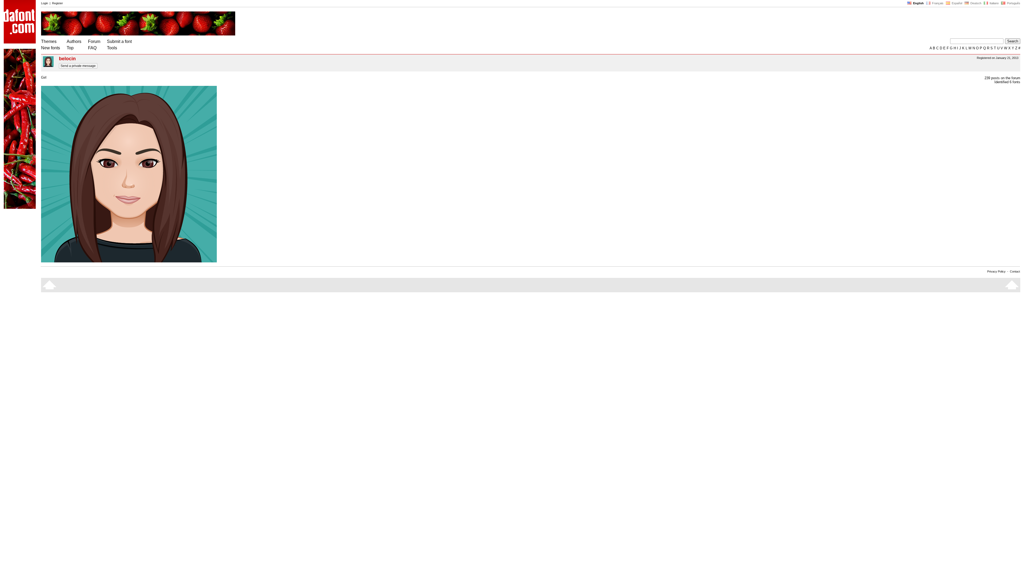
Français (937, 3)
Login (44, 3)
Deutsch (975, 3)
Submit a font (119, 41)
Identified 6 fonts (1007, 82)
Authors (74, 41)
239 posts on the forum (1002, 78)
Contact (1015, 271)
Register (57, 3)
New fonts (50, 48)
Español (956, 3)
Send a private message (78, 66)
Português (1012, 3)
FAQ (92, 48)
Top (70, 48)
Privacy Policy (996, 271)
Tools (112, 48)
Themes (49, 41)
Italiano (993, 3)
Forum (94, 41)
